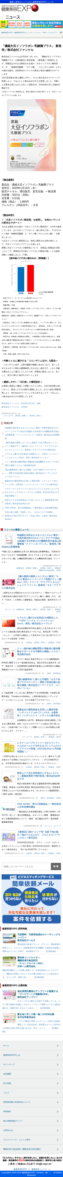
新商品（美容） (35, 416)
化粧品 (29, 642)
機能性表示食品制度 (46, 570)
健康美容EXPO (20, 1169)
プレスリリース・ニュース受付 (16, 1140)
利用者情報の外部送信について (16, 1102)
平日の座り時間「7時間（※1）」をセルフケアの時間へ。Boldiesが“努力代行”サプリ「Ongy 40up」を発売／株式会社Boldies (31, 515)
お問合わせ (8, 1130)
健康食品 (20, 568)
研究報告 (57, 673)
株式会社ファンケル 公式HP (15, 407)
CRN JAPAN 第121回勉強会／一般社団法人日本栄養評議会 (31, 508)
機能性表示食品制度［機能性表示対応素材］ (22, 1149)
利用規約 (7, 1111)
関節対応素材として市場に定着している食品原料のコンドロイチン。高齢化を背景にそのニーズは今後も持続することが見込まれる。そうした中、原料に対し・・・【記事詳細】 (30, 973)
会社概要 (7, 1074)
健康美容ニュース (39, 1169)
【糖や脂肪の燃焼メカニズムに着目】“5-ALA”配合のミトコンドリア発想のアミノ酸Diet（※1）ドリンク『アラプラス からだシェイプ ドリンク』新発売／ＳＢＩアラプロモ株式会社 (31, 446)
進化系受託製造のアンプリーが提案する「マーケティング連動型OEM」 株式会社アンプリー (37, 994)
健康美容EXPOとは (11, 1055)
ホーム (6, 1046)
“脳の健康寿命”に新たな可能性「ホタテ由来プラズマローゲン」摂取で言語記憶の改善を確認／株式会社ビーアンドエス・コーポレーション (32, 473)
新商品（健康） (21, 416)
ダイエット (10, 609)
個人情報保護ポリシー (13, 1121)
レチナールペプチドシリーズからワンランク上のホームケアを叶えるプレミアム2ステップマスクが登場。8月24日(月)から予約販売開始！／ (32, 492)
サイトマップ (9, 1064)
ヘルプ (6, 1093)
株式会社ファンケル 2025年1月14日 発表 (21, 403)
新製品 (57, 568)
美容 (58, 570)
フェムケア (9, 416)
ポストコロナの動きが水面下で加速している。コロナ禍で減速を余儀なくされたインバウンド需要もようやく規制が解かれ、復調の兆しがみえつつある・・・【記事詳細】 (31, 1004)
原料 (49, 673)
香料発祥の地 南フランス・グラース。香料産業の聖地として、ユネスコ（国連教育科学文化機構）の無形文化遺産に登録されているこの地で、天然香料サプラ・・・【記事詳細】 (31, 947)
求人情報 (7, 1083)
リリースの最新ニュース (16, 529)
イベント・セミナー (53, 826)
